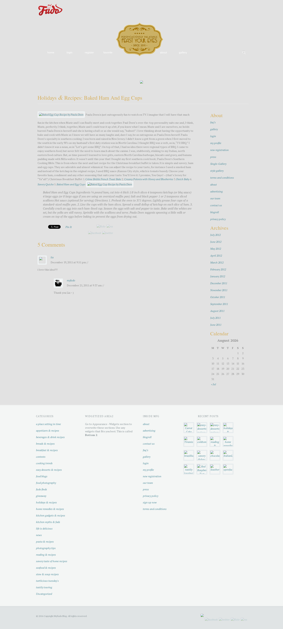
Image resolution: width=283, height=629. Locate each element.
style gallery (217, 170)
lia (52, 257)
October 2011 (217, 297)
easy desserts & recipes (49, 470)
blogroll (214, 212)
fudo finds (41, 489)
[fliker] (219, 4)
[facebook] (94, 233)
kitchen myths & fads (48, 522)
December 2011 (218, 283)
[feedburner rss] (110, 226)
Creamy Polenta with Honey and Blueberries (148, 179)
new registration (219, 150)
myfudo (71, 280)
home (50, 52)
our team (215, 198)
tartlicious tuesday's (47, 581)
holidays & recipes (46, 502)
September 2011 (219, 304)
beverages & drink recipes (50, 437)
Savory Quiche (46, 184)
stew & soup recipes (47, 574)
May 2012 (215, 248)
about (163, 52)
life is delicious (44, 528)
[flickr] (101, 226)
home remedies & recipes (50, 509)
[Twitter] (238, 4)
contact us (216, 205)
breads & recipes (45, 443)
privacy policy (218, 219)
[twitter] (107, 233)
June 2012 (215, 242)
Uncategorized (44, 594)
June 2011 (215, 325)
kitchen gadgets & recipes (50, 515)
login (69, 52)
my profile (215, 143)
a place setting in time (48, 424)
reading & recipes (46, 554)
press (213, 157)
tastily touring (44, 587)
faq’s (213, 122)
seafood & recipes (46, 567)
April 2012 (216, 255)
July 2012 (215, 235)
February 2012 (218, 269)
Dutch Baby (182, 179)
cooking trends (44, 463)
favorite (107, 52)
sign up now (150, 502)
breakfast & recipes (47, 450)
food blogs (41, 476)
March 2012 (217, 262)
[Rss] (232, 4)
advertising (216, 191)
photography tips (46, 548)
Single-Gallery (218, 164)
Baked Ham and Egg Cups (71, 184)
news (39, 535)
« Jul (213, 384)
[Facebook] (226, 4)
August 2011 (217, 311)
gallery (183, 52)
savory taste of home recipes (51, 561)
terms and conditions (222, 177)
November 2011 (218, 290)
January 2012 (217, 276)
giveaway (41, 496)
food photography (46, 483)
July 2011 (215, 318)
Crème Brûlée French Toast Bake (103, 179)
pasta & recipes (45, 541)
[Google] (244, 4)
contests (40, 456)
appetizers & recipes (47, 430)
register (89, 52)
